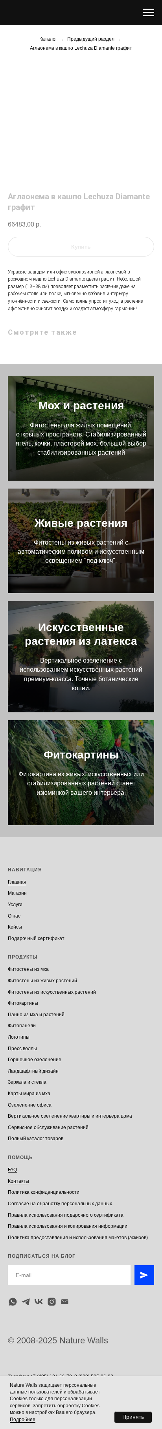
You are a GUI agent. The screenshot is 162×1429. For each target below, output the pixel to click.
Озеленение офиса (30, 1105)
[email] (65, 1302)
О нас (14, 916)
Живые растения (81, 523)
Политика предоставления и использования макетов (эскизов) (78, 1237)
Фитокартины (81, 755)
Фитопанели (22, 1025)
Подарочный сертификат (36, 938)
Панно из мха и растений (36, 1014)
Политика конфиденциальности (43, 1192)
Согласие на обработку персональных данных (60, 1203)
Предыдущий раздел (90, 39)
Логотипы (18, 1037)
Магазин (17, 893)
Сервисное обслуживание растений (48, 1127)
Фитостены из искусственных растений (52, 992)
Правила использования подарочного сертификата (65, 1215)
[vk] (39, 1302)
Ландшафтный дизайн (33, 1071)
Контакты (18, 1181)
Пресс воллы (22, 1048)
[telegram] (26, 1302)
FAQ (12, 1169)
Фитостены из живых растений (42, 980)
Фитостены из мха (28, 969)
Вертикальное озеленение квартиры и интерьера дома (70, 1116)
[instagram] (52, 1302)
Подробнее (22, 1419)
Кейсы (15, 927)
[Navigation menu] (148, 13)
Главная (17, 882)
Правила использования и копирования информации (67, 1226)
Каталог (48, 39)
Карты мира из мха (29, 1093)
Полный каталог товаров (35, 1138)
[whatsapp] (13, 1302)
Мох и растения (81, 405)
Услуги (15, 904)
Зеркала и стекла (27, 1082)
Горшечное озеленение (34, 1059)
